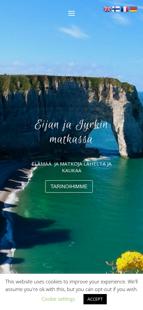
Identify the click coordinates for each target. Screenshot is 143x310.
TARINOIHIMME (69, 186)
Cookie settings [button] (58, 298)
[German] (133, 8)
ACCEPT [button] (95, 299)
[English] (107, 8)
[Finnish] (116, 8)
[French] (125, 8)
